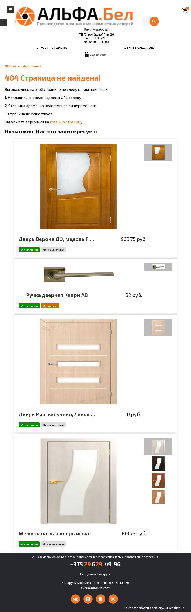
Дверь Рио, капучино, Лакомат (57, 414)
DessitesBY (176, 608)
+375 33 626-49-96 (139, 48)
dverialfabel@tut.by (95, 588)
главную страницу (66, 122)
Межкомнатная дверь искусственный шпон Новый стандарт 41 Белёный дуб (57, 533)
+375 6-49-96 (95, 564)
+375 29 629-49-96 (52, 48)
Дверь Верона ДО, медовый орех (57, 239)
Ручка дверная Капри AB (57, 295)
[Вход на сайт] (87, 55)
